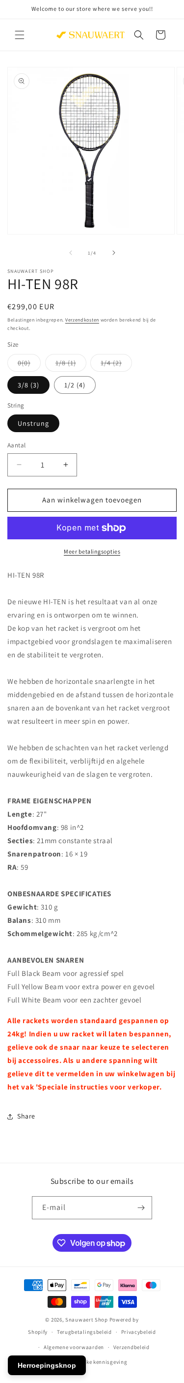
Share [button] (26, 1116)
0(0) (29, 365)
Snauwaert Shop (86, 1319)
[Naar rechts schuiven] (114, 253)
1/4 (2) (116, 365)
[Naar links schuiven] (70, 253)
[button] (19, 35)
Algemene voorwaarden (74, 1347)
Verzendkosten (82, 320)
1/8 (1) (70, 365)
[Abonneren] (141, 1207)
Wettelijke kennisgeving (96, 1361)
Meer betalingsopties (92, 551)
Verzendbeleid (131, 1347)
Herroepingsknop (47, 1365)
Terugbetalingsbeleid (84, 1331)
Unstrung (33, 423)
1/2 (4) (74, 385)
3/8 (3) (28, 385)
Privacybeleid (138, 1331)
